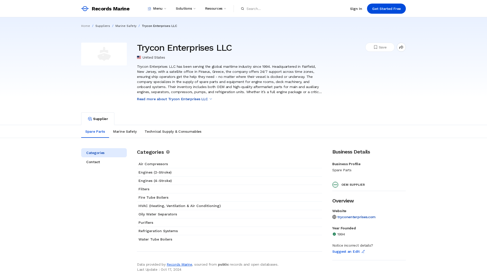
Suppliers (102, 26)
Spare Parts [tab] (95, 131)
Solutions (184, 8)
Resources (213, 8)
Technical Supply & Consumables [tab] (173, 131)
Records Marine (179, 264)
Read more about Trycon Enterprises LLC (172, 99)
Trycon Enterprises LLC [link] (159, 26)
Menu (158, 8)
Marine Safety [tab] (124, 131)
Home (85, 26)
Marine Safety (125, 26)
